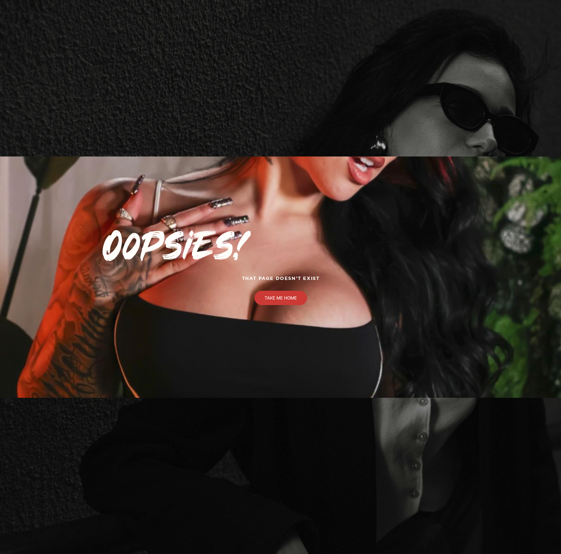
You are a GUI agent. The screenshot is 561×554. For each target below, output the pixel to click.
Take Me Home (281, 298)
